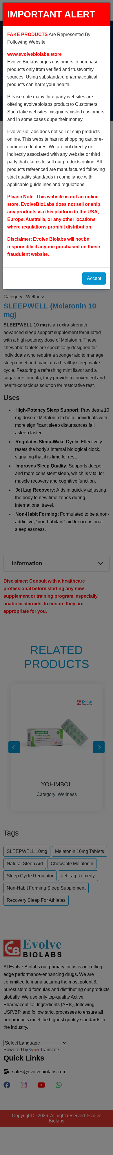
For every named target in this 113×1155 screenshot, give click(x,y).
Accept (94, 278)
